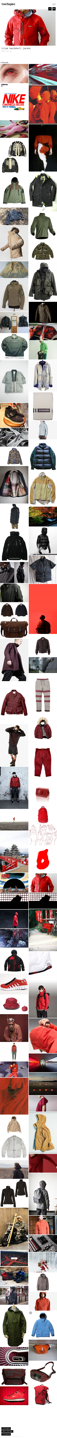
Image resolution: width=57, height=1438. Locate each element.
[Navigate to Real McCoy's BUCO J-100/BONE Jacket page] (14, 156)
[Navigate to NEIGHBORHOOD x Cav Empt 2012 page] (14, 1124)
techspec (8, 4)
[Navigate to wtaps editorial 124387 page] (14, 1229)
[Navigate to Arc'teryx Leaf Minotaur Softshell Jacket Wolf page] (14, 216)
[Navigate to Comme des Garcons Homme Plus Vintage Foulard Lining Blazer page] (14, 485)
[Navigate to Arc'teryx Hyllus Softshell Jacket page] (14, 295)
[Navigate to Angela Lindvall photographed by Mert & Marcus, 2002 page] (14, 1096)
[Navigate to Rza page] (14, 1028)
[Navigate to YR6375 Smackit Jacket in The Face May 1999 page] (14, 346)
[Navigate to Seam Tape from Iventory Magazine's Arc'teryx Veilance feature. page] (14, 437)
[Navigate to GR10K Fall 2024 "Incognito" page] (14, 73)
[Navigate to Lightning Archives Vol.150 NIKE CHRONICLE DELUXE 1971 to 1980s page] (14, 102)
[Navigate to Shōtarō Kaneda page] (14, 1069)
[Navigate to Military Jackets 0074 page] (14, 269)
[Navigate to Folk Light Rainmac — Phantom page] (14, 1295)
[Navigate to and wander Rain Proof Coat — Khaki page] (14, 1326)
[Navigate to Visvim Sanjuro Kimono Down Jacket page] (14, 381)
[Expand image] (24, 79)
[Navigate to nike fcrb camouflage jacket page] (14, 456)
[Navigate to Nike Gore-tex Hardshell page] (14, 545)
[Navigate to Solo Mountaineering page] (14, 819)
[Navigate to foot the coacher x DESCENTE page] (14, 592)
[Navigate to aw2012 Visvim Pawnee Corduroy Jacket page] (14, 610)
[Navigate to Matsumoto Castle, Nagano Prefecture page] (14, 851)
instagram (6, 1434)
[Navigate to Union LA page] (14, 1258)
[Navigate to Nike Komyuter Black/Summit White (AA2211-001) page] (14, 415)
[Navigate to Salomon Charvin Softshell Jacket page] (14, 1193)
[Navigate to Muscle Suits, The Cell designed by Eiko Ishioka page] (14, 129)
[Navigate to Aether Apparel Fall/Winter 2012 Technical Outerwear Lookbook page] (14, 1169)
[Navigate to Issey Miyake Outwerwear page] (14, 322)
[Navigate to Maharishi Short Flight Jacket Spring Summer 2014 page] (14, 1147)
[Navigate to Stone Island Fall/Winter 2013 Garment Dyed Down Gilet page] (14, 1051)
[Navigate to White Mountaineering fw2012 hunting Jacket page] (14, 703)
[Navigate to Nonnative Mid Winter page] (14, 243)
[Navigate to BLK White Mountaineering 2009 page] (14, 960)
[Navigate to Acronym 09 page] (14, 572)
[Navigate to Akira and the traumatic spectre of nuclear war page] (14, 883)
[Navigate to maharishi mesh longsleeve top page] (14, 745)
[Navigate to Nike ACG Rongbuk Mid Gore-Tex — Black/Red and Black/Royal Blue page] (14, 1276)
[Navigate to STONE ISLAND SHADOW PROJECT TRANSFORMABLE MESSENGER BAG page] (14, 1376)
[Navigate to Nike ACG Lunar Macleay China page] (14, 1395)
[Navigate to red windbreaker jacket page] (14, 788)
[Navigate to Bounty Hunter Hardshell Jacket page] (14, 191)
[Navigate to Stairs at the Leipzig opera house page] (14, 1356)
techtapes (6, 1428)
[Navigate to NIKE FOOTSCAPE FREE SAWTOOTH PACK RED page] (14, 983)
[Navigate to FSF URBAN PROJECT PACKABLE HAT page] (14, 1004)
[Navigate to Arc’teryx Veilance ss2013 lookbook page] (14, 660)
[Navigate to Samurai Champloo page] (14, 901)
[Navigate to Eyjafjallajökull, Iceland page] (14, 938)
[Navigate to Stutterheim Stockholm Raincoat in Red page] (14, 919)
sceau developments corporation (10, 1436)
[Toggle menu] (54, 4)
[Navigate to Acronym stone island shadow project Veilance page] (14, 516)
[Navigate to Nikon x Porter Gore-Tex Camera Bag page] (14, 627)
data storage (7, 1431)
